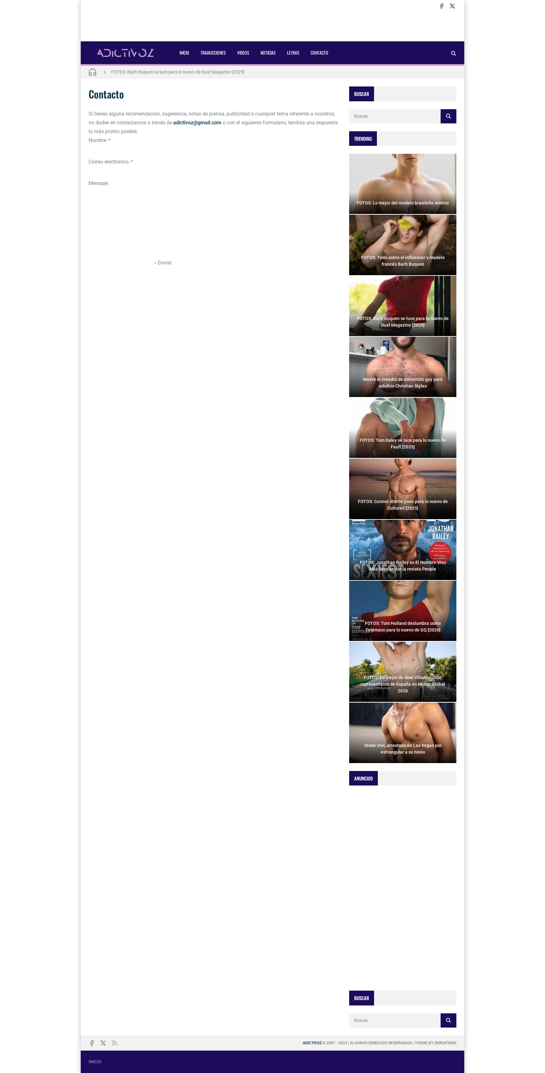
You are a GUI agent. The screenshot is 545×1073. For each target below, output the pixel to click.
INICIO (184, 52)
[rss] (114, 1043)
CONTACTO (319, 52)
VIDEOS (243, 52)
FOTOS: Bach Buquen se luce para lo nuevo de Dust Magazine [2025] (177, 71)
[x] (452, 6)
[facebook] (441, 6)
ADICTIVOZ (312, 1043)
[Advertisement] (272, 25)
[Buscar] (453, 53)
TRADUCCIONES (213, 52)
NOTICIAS (268, 52)
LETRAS (293, 52)
